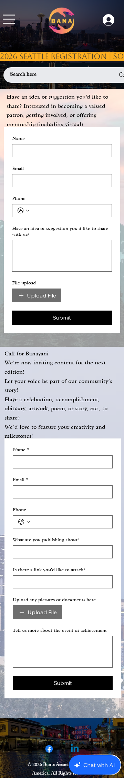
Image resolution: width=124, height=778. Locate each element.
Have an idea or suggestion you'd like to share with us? (60, 231)
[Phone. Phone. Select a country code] (23, 210)
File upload (24, 283)
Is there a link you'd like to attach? (49, 570)
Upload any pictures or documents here (54, 600)
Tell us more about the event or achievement (60, 630)
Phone (18, 198)
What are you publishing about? (46, 540)
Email (18, 168)
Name (18, 138)
